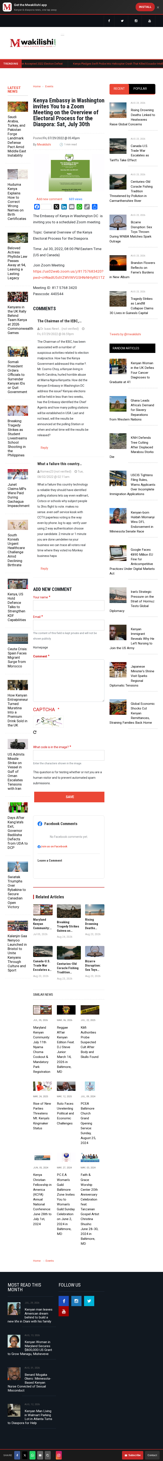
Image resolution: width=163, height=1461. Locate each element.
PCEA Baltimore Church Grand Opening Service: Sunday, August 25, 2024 (88, 1123)
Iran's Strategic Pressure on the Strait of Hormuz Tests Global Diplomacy (132, 601)
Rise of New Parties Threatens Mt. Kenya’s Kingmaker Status (42, 1116)
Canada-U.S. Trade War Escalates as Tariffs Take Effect (129, 153)
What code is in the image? (51, 747)
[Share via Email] (40, 1455)
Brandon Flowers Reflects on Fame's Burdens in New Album (132, 270)
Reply (44, 447)
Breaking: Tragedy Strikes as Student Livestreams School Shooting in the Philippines (17, 438)
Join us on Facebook (54, 846)
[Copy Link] (48, 1455)
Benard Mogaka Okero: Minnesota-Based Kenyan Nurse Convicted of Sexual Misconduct (29, 1382)
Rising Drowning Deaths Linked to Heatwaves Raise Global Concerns (132, 117)
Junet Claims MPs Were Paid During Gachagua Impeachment (18, 495)
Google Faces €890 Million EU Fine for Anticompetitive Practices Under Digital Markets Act (132, 561)
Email (37, 617)
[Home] (33, 43)
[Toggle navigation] (62, 34)
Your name (40, 597)
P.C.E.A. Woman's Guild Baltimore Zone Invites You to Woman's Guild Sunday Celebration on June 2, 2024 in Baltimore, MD (66, 1204)
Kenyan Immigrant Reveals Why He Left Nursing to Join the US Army (132, 638)
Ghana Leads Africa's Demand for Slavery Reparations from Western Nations (132, 410)
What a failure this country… (59, 464)
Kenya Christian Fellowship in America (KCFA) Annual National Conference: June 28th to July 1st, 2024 (42, 1199)
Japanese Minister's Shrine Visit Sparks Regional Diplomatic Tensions (132, 676)
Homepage (40, 647)
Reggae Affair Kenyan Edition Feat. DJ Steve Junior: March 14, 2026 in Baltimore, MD (65, 1050)
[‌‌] (109, 21)
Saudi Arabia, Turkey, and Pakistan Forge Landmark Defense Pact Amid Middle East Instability (17, 136)
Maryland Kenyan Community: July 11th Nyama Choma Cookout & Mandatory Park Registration (41, 1050)
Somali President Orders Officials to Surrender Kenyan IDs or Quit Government (17, 377)
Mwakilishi (44, 144)
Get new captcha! (35, 735)
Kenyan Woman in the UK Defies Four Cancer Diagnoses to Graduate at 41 (132, 372)
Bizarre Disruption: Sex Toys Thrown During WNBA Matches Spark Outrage (131, 231)
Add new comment (49, 199)
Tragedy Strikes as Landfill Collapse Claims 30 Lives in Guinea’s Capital (131, 306)
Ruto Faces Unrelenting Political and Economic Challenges (65, 1113)
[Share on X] (25, 1455)
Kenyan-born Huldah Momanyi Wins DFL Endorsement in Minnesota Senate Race (132, 522)
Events (49, 86)
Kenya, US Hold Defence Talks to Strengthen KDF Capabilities (17, 607)
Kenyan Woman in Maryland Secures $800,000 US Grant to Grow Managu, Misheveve (30, 1348)
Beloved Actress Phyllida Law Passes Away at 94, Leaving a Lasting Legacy (17, 263)
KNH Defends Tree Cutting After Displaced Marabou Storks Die (132, 447)
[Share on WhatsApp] (32, 1455)
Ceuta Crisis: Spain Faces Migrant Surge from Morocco (17, 657)
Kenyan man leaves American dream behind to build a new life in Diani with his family (30, 1315)
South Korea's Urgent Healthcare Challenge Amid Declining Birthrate (16, 550)
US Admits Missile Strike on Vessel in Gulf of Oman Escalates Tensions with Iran (16, 771)
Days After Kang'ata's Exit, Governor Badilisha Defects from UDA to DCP (18, 832)
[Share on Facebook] (17, 1455)
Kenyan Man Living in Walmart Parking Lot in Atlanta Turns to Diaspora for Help (30, 1417)
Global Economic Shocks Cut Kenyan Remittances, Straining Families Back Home (132, 713)
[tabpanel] (132, 204)
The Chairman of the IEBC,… (59, 321)
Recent (119, 88)
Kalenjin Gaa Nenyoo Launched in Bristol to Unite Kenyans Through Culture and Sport (17, 953)
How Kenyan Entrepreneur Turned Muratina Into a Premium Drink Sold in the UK (18, 710)
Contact (152, 1455)
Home (37, 86)
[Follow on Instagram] (59, 1455)
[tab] (119, 89)
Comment (40, 656)
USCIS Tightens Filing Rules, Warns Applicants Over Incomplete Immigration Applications (132, 484)
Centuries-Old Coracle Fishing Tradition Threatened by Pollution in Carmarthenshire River (131, 191)
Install (145, 6)
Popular (140, 88)
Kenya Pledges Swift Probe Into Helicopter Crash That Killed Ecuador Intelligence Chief (104, 63)
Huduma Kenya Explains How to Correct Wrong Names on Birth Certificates (17, 201)
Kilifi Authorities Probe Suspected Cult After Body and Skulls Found (89, 1042)
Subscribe (134, 1455)
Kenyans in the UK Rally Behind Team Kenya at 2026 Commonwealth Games (18, 320)
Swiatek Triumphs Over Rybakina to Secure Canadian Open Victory (17, 892)
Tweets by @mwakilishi (125, 334)
